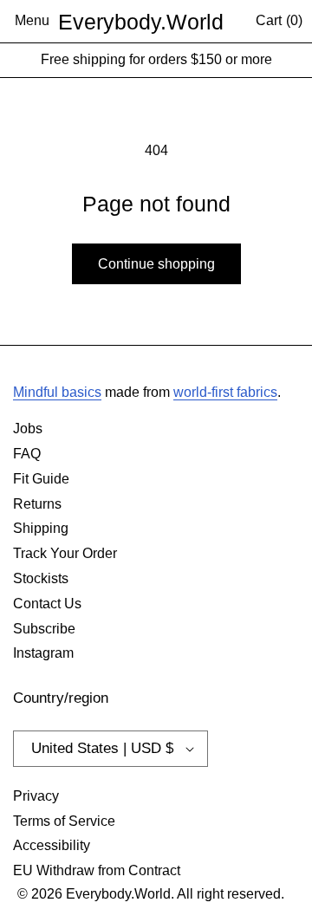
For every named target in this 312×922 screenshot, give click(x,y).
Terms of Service (64, 821)
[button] (32, 22)
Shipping (40, 528)
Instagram (43, 653)
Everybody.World (141, 22)
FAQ (27, 453)
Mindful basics (57, 392)
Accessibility (51, 845)
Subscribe (44, 628)
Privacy (36, 796)
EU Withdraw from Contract (96, 870)
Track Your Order (65, 553)
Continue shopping (156, 263)
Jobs (27, 428)
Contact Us (47, 603)
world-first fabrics (225, 392)
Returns (37, 504)
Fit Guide (41, 478)
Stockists (40, 578)
